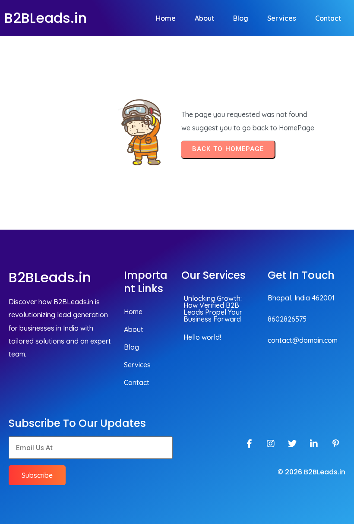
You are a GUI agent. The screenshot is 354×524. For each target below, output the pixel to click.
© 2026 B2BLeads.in (311, 472)
